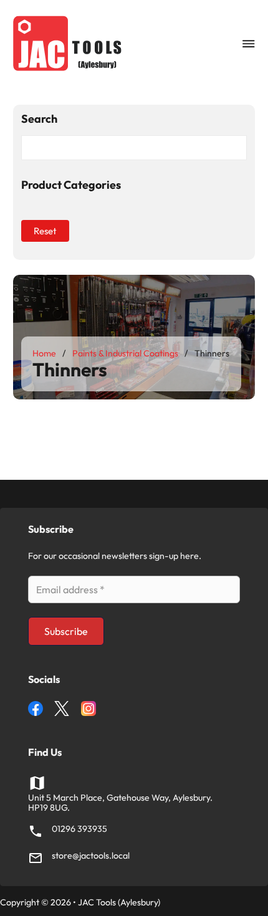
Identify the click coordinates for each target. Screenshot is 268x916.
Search (39, 119)
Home (44, 353)
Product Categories (71, 185)
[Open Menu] (248, 44)
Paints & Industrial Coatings (125, 353)
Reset (45, 231)
